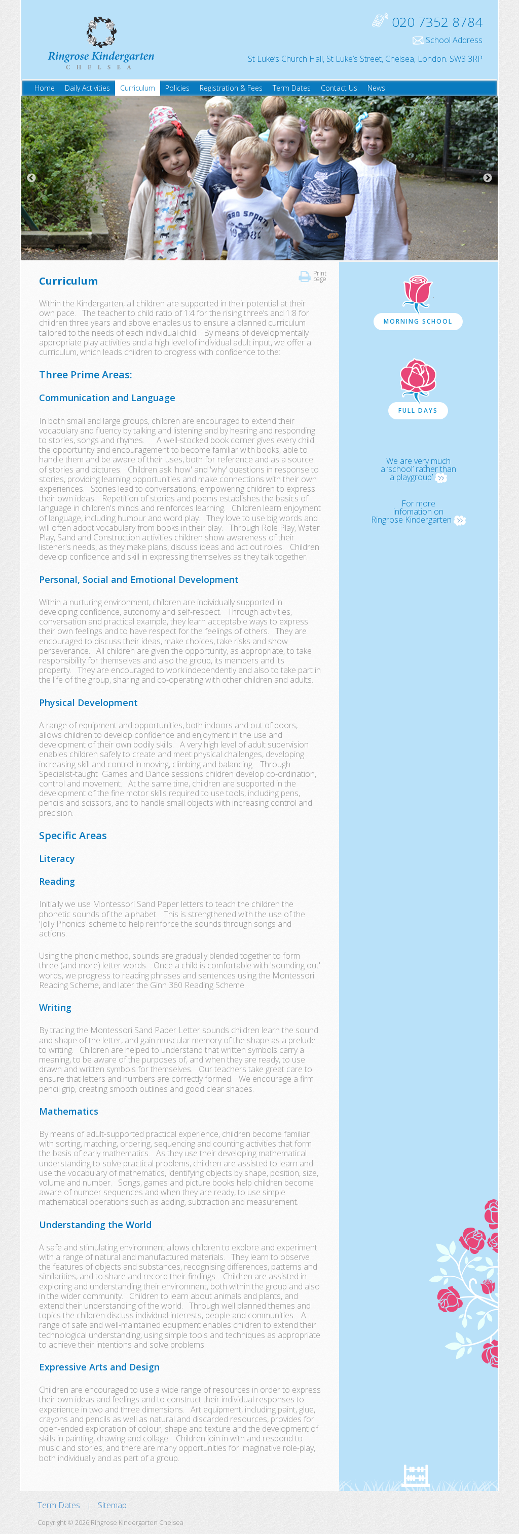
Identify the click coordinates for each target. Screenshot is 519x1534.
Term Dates (59, 1505)
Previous (31, 178)
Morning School (418, 321)
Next (488, 178)
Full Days (418, 410)
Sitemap (112, 1505)
